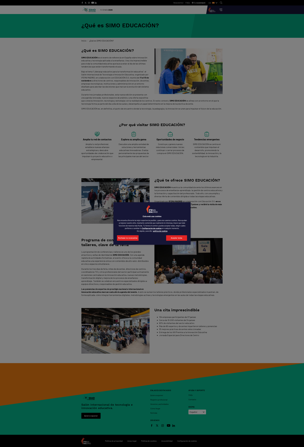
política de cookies (160, 231)
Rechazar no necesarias (127, 238)
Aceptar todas (176, 238)
